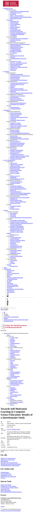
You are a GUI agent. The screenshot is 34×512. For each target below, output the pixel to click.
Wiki (11, 393)
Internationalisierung (15, 141)
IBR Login (3, 330)
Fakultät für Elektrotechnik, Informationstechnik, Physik (17, 228)
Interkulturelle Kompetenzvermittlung (19, 138)
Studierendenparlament (16, 250)
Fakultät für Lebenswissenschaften (18, 221)
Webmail (9, 272)
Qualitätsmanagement (15, 48)
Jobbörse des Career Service (8, 459)
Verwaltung (13, 216)
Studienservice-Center (15, 61)
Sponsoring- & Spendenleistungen (9, 462)
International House (15, 242)
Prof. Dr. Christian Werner (13, 429)
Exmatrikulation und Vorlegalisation (19, 38)
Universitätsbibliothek (15, 237)
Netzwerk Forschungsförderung (18, 103)
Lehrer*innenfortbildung (16, 256)
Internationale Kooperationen (17, 143)
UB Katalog (10, 283)
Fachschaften (13, 252)
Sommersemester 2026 (15, 382)
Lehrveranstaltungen (15, 24)
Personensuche (14, 266)
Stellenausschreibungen (16, 158)
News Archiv (13, 346)
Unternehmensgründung (16, 181)
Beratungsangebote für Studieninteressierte (20, 17)
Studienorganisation (15, 27)
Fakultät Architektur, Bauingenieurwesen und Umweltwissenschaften (21, 224)
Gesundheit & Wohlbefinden (17, 34)
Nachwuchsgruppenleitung (17, 88)
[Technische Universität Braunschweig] (11, 6)
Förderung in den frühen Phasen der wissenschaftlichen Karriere (19, 83)
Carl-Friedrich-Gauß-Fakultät (17, 220)
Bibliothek (12, 387)
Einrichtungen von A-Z (16, 247)
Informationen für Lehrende (17, 55)
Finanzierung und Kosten (16, 31)
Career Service (13, 68)
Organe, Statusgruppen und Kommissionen (21, 217)
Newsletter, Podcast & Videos (17, 157)
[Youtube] (7, 302)
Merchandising (4, 461)
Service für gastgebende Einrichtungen (19, 133)
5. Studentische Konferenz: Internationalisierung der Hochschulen (19, 155)
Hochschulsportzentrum (16, 246)
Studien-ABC (13, 25)
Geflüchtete (13, 118)
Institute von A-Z (14, 234)
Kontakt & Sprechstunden (16, 150)
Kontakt (9, 264)
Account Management (15, 395)
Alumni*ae (13, 41)
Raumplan (12, 340)
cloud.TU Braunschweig (13, 273)
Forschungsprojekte (15, 77)
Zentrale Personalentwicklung (17, 240)
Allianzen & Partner (15, 166)
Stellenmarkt (13, 177)
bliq (11, 400)
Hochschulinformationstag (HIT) (18, 189)
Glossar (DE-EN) (5, 489)
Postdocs (12, 87)
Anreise (12, 207)
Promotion (12, 85)
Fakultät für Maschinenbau (16, 226)
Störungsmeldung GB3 (13, 286)
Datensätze (13, 357)
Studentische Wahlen (15, 253)
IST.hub (12, 405)
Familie (12, 262)
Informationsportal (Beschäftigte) (15, 289)
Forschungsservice (14, 107)
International (7, 110)
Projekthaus (13, 70)
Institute (9, 233)
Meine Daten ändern (6, 490)
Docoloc (12, 399)
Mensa (8, 276)
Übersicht (12, 360)
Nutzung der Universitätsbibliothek (19, 194)
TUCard (3, 478)
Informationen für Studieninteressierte (19, 11)
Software (12, 344)
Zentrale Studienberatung (16, 64)
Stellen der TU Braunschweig (8, 458)
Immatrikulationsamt (15, 65)
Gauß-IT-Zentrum (14, 239)
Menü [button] (2, 309)
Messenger (9, 274)
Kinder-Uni (13, 190)
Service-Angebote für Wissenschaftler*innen (21, 93)
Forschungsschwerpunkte (16, 74)
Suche (5, 267)
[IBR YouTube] (7, 296)
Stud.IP (9, 282)
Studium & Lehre (8, 8)
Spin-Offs (9, 397)
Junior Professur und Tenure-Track (18, 90)
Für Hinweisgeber (14, 209)
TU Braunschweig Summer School (19, 117)
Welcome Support (14, 130)
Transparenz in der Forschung (17, 95)
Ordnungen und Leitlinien (16, 164)
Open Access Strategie (15, 98)
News (8, 334)
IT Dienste (9, 287)
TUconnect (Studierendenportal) (15, 277)
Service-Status (13, 396)
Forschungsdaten (14, 97)
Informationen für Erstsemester (8, 476)
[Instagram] (7, 300)
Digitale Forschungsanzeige (17, 100)
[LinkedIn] (7, 303)
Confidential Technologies (16, 402)
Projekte (12, 342)
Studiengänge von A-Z (16, 12)
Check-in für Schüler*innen (17, 187)
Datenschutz (9, 510)
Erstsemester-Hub (14, 21)
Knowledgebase (14, 392)
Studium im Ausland (15, 123)
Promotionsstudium (15, 131)
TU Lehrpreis (13, 53)
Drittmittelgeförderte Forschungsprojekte (11, 464)
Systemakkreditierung (15, 50)
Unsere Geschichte (15, 173)
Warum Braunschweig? (16, 18)
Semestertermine (14, 22)
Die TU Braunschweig (9, 160)
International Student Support (17, 120)
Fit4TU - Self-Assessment (16, 15)
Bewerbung (13, 14)
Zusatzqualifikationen (15, 30)
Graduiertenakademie (15, 108)
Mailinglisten (13, 389)
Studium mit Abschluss (16, 114)
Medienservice (13, 199)
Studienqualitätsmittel (15, 45)
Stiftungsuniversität (15, 169)
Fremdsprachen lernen (15, 137)
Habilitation (13, 91)
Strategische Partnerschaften (17, 144)
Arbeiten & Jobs (14, 364)
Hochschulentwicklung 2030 (17, 167)
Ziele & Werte (13, 163)
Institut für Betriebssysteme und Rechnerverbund (16, 319)
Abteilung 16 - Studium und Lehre (18, 67)
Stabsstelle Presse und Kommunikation (19, 197)
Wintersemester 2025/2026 (16, 383)
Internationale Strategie (16, 170)
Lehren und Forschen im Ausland (18, 126)
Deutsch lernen (14, 136)
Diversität (12, 263)
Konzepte (12, 57)
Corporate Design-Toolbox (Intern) (9, 487)
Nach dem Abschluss (15, 40)
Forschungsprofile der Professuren (18, 80)
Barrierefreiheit (16, 510)
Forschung (6, 71)
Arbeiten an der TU (15, 176)
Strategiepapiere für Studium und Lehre (20, 44)
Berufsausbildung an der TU (17, 179)
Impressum (3, 510)
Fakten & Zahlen (14, 171)
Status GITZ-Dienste (12, 284)
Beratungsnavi (13, 28)
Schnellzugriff (7, 269)
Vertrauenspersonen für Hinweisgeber (10, 465)
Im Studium (10, 20)
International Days (14, 153)
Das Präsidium (13, 213)
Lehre (11, 363)
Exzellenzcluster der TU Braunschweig (20, 75)
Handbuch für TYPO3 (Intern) (8, 486)
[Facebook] (7, 299)
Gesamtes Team (14, 337)
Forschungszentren (15, 78)
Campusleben (13, 35)
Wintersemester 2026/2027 (16, 380)
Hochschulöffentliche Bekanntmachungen (11, 492)
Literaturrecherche (8, 321)
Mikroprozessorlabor (12, 377)
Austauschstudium (14, 116)
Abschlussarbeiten (14, 352)
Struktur (6, 210)
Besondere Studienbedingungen (18, 32)
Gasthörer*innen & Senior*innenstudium (20, 193)
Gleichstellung (13, 260)
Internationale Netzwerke (16, 146)
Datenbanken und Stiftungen (17, 104)
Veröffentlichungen (15, 343)
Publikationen (13, 367)
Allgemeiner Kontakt (15, 206)
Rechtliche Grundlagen (16, 51)
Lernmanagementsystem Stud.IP (18, 58)
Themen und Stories (15, 203)
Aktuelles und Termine (16, 151)
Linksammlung (10, 292)
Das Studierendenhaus (15, 191)
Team (11, 349)
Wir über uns (13, 148)
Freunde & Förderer (15, 183)
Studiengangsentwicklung (16, 47)
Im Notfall (9, 280)
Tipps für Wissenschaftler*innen (18, 201)
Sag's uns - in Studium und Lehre (18, 63)
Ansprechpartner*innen (16, 200)
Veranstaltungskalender (16, 186)
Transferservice (14, 244)
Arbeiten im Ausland (15, 127)
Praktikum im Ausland (15, 124)
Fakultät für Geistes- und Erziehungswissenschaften (16, 231)
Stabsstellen (13, 214)
